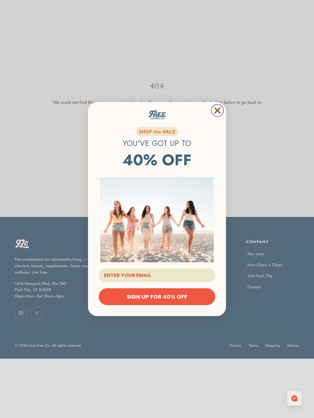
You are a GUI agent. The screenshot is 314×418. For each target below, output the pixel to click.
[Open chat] (294, 398)
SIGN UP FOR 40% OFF (157, 296)
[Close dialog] (217, 110)
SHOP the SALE (157, 132)
